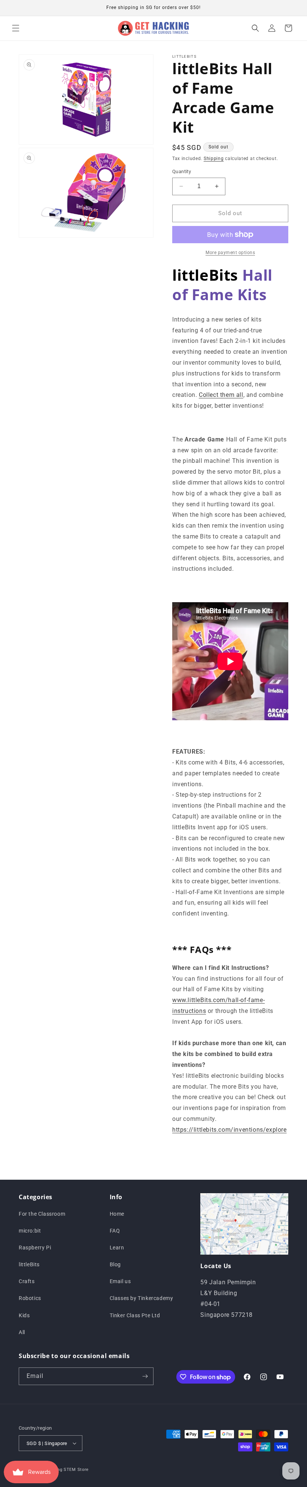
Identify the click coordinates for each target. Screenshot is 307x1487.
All (22, 1332)
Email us (120, 1281)
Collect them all (221, 394)
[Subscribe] (145, 1376)
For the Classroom (42, 1214)
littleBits (29, 1264)
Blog (115, 1264)
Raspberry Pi (35, 1248)
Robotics (30, 1298)
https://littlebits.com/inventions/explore (229, 1129)
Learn (117, 1248)
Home (117, 1214)
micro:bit (30, 1231)
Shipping (214, 158)
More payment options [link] (230, 252)
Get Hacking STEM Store (62, 1469)
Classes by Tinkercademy (141, 1298)
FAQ (115, 1231)
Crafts (27, 1281)
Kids (24, 1315)
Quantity (181, 171)
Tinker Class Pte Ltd (135, 1315)
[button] (15, 28)
